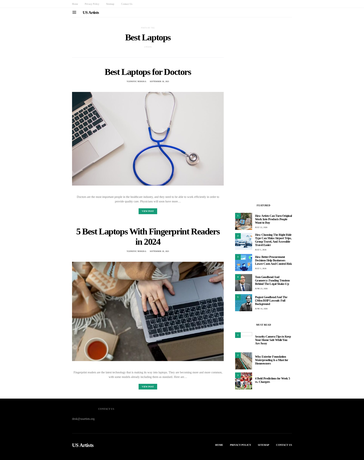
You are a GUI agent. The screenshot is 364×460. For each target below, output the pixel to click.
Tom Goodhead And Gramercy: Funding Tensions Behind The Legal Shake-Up (272, 280)
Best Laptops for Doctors (148, 72)
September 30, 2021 (159, 81)
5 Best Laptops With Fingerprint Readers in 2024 (148, 236)
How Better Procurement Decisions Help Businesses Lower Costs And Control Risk (273, 260)
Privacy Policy (92, 3)
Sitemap (110, 3)
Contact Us (126, 3)
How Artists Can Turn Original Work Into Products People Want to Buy (273, 219)
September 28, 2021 (159, 251)
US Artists (91, 12)
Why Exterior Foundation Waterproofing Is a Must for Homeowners (271, 360)
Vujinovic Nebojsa (136, 81)
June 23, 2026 (261, 289)
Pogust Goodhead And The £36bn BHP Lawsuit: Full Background (271, 300)
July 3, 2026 (260, 268)
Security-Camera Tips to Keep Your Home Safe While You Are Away (273, 340)
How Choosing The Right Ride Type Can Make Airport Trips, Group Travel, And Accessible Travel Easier (273, 239)
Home (75, 3)
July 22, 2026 (261, 227)
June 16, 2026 (261, 309)
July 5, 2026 (260, 249)
